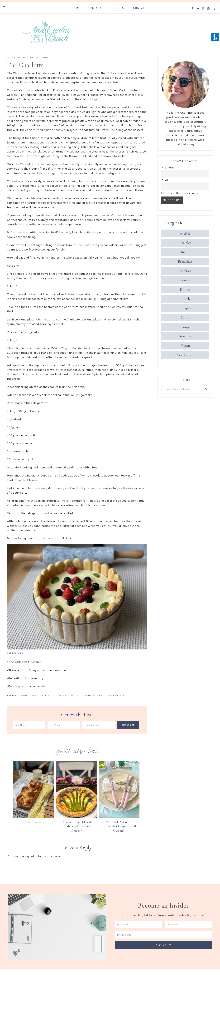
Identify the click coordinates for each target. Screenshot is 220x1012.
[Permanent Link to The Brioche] (33, 817)
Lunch (185, 299)
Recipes (185, 308)
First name (168, 167)
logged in (31, 856)
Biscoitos (22, 58)
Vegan (185, 346)
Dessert (33, 58)
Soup (185, 327)
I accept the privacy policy (181, 193)
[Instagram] (209, 4)
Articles (185, 243)
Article (11, 58)
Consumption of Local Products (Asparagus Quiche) (76, 826)
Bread (185, 252)
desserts (113, 696)
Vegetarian (185, 355)
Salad (185, 317)
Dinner (185, 289)
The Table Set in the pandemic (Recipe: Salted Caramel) (119, 826)
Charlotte (99, 696)
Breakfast (185, 261)
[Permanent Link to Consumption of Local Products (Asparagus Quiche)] (76, 817)
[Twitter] (198, 4)
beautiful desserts (80, 696)
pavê (122, 696)
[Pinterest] (204, 4)
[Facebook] (193, 4)
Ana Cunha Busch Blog (47, 33)
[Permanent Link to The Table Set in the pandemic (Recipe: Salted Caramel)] (119, 817)
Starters (185, 336)
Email (164, 180)
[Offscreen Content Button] (4, 7)
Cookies (185, 271)
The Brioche (33, 822)
